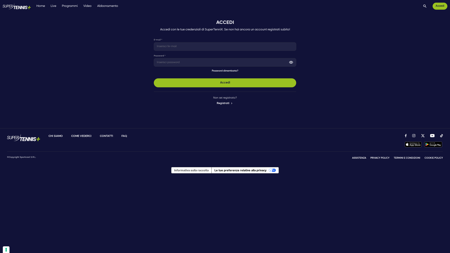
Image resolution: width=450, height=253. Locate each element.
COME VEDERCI (81, 136)
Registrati (225, 103)
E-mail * (158, 40)
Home (40, 6)
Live (53, 6)
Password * (160, 56)
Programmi (70, 6)
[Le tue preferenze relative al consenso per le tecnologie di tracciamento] (6, 249)
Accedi (440, 6)
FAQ (124, 136)
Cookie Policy (434, 158)
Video (87, 6)
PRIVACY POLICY (380, 158)
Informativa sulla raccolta (191, 170)
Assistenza (359, 158)
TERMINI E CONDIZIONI (407, 158)
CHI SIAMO (56, 136)
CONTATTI (106, 136)
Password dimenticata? (225, 71)
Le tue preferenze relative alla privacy (240, 170)
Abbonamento (107, 6)
